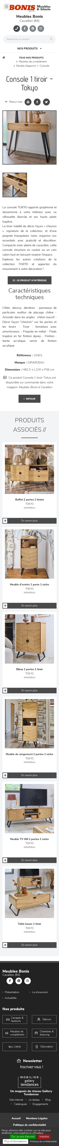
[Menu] (6, 6)
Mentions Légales (37, 1118)
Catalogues (20, 1104)
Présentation (12, 992)
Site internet (16, 1100)
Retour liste (15, 102)
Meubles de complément (33, 61)
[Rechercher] (52, 39)
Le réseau (34, 1100)
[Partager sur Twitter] (46, 102)
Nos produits (27, 48)
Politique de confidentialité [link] (43, 1141)
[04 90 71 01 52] (16, 28)
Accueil (16, 1118)
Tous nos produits (31, 58)
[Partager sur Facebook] (37, 102)
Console (44, 66)
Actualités (11, 998)
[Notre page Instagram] (41, 28)
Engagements (40, 1104)
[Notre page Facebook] (24, 28)
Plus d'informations (15, 1141)
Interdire (44, 1136)
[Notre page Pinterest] (33, 28)
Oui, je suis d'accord (22, 1136)
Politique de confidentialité (29, 1125)
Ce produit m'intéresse (31, 280)
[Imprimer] (28, 102)
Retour (30, 399)
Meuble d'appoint (26, 66)
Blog (48, 1100)
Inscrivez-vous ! (31, 1066)
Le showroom (40, 992)
